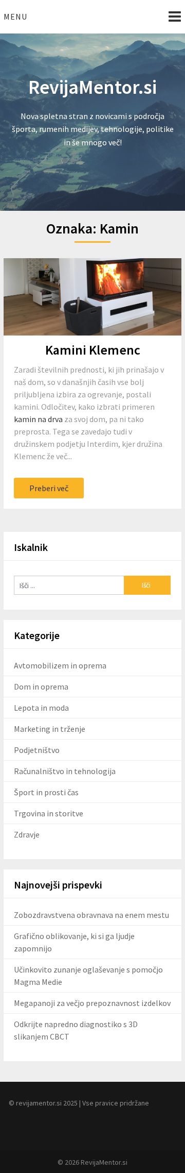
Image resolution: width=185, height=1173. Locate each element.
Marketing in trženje (49, 729)
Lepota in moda (41, 707)
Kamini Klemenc (92, 349)
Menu (15, 16)
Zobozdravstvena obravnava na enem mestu (91, 915)
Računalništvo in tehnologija (65, 771)
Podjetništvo (37, 750)
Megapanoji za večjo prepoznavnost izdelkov (92, 1003)
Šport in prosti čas (46, 792)
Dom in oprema (41, 686)
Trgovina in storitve (48, 813)
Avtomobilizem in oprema (60, 665)
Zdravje (27, 834)
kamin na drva (38, 419)
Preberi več (48, 488)
